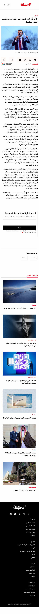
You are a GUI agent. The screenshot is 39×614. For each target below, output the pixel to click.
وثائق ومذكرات (30, 532)
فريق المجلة (31, 586)
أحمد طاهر (35, 64)
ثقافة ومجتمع (30, 522)
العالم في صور (30, 570)
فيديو (33, 563)
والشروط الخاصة (32, 232)
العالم (33, 557)
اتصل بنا (32, 595)
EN (9, 4)
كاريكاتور (32, 567)
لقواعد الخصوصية (10, 231)
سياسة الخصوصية (29, 592)
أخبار (36, 16)
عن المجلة (32, 582)
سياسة (34, 305)
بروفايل (33, 535)
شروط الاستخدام (30, 589)
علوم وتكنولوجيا (32, 340)
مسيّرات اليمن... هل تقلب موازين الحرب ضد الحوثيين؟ (19, 418)
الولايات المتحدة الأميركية (27, 551)
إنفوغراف (32, 573)
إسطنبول (33, 258)
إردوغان (24, 258)
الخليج (33, 541)
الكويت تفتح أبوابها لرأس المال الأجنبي (25, 490)
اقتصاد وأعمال (32, 487)
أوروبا (33, 548)
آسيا (33, 554)
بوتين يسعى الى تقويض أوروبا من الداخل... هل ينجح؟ (19, 308)
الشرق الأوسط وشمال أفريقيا (26, 545)
